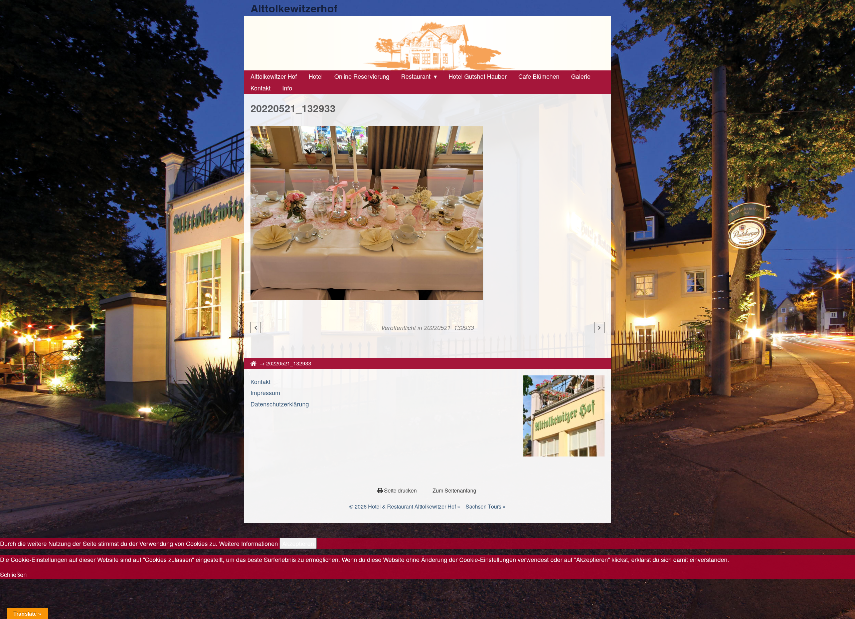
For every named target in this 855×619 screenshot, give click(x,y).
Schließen (13, 574)
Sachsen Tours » (486, 506)
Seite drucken (400, 490)
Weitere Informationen (248, 543)
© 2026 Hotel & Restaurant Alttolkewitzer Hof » (404, 506)
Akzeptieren (298, 543)
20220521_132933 (449, 327)
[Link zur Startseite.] (427, 43)
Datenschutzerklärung (279, 404)
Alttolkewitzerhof (294, 8)
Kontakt (260, 381)
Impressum (265, 392)
